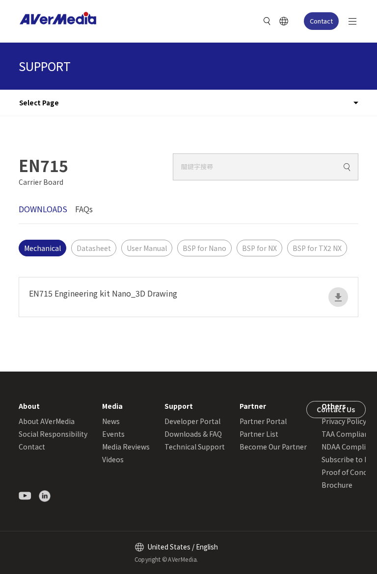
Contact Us (336, 409)
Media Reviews (126, 446)
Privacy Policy (344, 421)
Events (113, 434)
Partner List (259, 434)
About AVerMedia (47, 421)
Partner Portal (263, 421)
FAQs (84, 209)
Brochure (337, 485)
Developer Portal (192, 421)
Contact (321, 20)
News (111, 421)
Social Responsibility (53, 434)
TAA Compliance (349, 434)
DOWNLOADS (43, 209)
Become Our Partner (273, 446)
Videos (113, 459)
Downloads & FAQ (193, 434)
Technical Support (194, 446)
